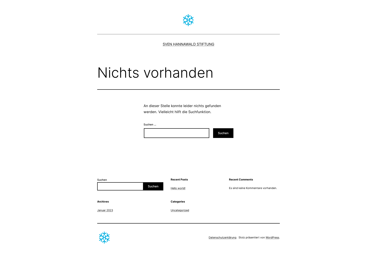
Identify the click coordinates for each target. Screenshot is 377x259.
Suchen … (150, 124)
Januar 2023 (105, 210)
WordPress (272, 237)
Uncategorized (180, 210)
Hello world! (178, 188)
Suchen (102, 179)
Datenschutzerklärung (222, 237)
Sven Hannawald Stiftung (188, 44)
